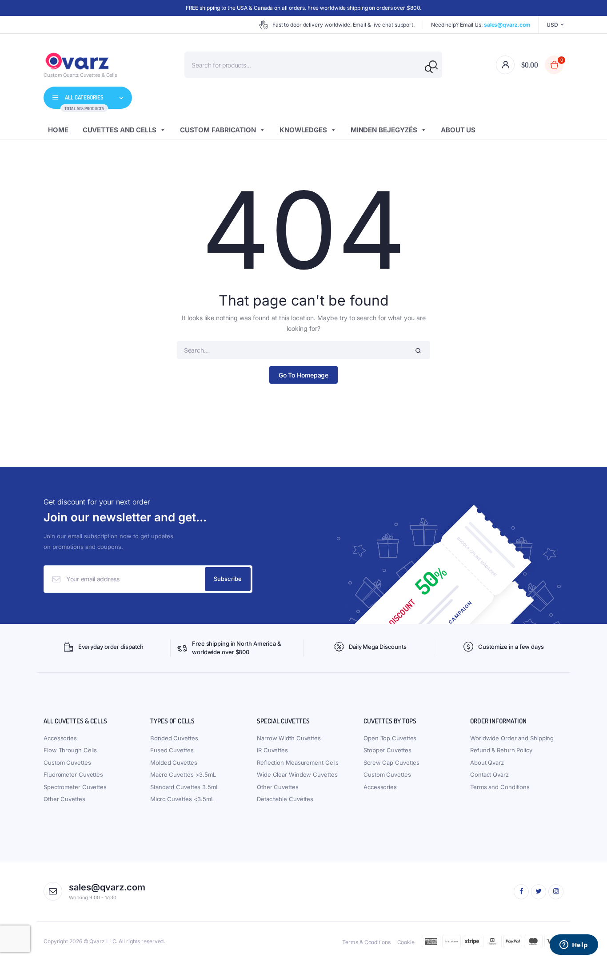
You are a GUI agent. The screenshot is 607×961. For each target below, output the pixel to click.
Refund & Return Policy (501, 750)
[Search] (428, 69)
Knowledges (303, 130)
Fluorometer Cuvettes (73, 774)
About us (458, 130)
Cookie (406, 942)
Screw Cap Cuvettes (391, 762)
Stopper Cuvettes (387, 750)
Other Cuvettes (64, 798)
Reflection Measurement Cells (298, 762)
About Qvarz (487, 762)
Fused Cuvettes (172, 750)
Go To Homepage (304, 375)
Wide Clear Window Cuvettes (297, 774)
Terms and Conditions (500, 786)
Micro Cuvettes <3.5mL (182, 798)
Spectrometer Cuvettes (75, 786)
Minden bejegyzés (384, 130)
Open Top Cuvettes (389, 738)
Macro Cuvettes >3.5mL (183, 774)
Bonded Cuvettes (174, 738)
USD (552, 24)
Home (58, 130)
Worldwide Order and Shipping (512, 738)
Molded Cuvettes (173, 762)
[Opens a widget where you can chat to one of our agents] (573, 945)
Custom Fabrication (218, 130)
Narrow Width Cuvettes (289, 738)
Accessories (60, 738)
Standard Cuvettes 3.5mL (184, 786)
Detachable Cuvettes (285, 798)
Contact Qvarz (489, 774)
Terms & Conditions (366, 942)
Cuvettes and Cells (119, 130)
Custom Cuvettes (67, 762)
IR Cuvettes (272, 750)
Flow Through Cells (70, 750)
